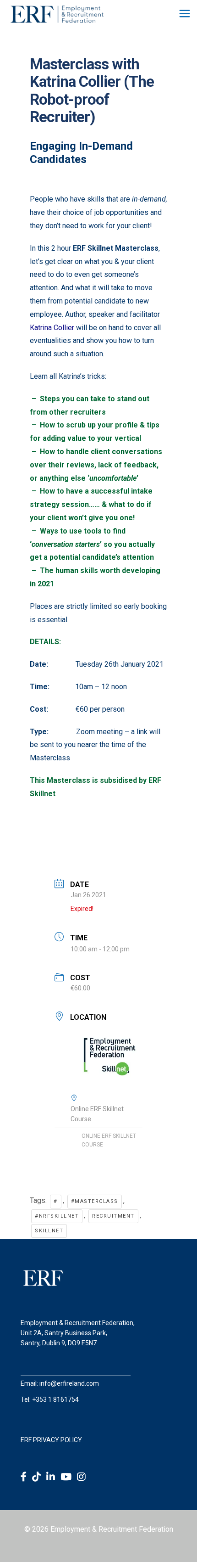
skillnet (49, 1231)
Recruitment (113, 1216)
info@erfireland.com (69, 1383)
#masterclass (94, 1201)
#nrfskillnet (57, 1216)
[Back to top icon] (178, 1543)
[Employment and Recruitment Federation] (57, 13)
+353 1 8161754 (55, 1399)
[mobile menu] (184, 14)
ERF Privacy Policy (51, 1440)
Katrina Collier (52, 327)
